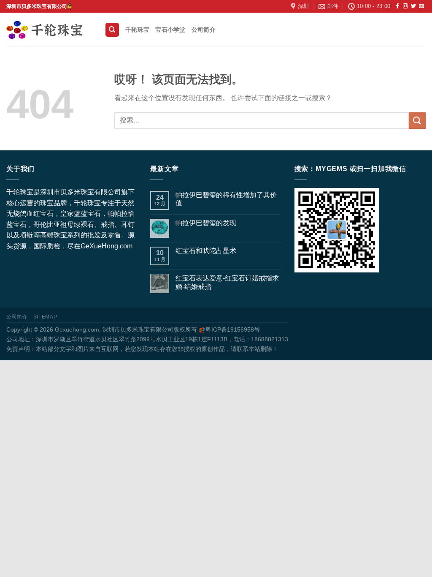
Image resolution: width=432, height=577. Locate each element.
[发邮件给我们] (421, 6)
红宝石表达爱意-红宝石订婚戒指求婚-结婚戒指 (227, 282)
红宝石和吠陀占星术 (206, 250)
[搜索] (112, 30)
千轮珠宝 (137, 29)
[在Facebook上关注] (397, 6)
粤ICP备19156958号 (232, 329)
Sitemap (45, 317)
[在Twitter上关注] (413, 6)
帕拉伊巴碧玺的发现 (206, 222)
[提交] (417, 120)
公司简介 (204, 29)
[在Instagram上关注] (405, 6)
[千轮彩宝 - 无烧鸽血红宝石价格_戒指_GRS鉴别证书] (49, 30)
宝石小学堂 (170, 29)
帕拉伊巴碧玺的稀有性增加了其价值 (226, 199)
